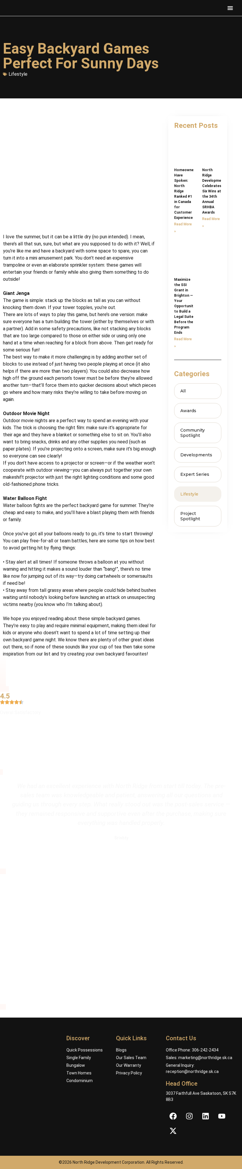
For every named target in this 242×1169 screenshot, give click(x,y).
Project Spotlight (190, 516)
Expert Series (194, 474)
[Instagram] (189, 1116)
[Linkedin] (205, 1116)
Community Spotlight (192, 432)
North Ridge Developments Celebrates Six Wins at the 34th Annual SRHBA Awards (214, 191)
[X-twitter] (173, 1130)
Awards (188, 410)
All (183, 391)
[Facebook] (173, 1116)
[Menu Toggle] (230, 8)
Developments (196, 455)
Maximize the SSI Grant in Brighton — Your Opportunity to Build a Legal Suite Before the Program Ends (184, 306)
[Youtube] (222, 1116)
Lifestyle (18, 74)
